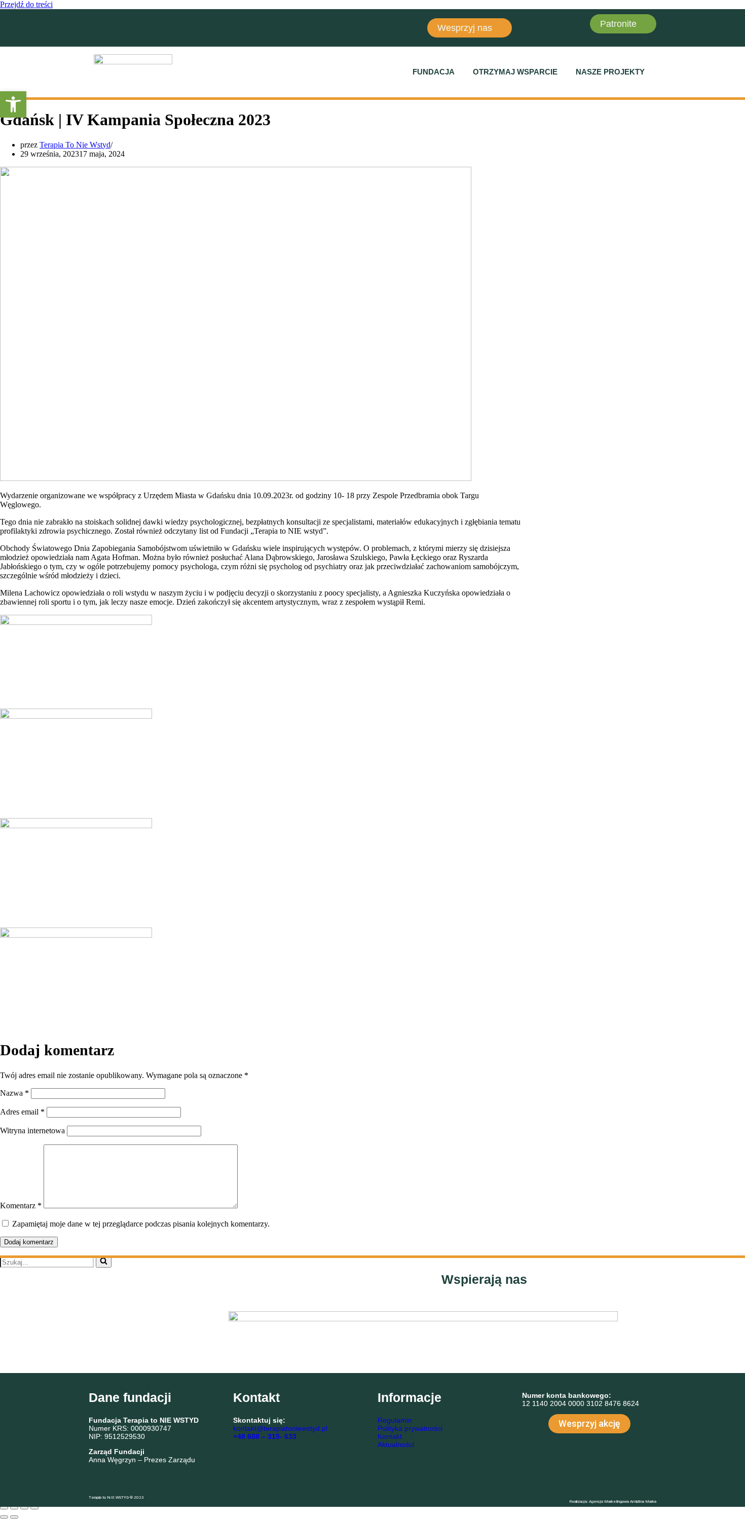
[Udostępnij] (24, 1507)
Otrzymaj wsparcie (515, 71)
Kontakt (390, 1436)
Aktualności (396, 1444)
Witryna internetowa (32, 1130)
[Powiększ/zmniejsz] (4, 1507)
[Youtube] (161, 27)
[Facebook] (101, 27)
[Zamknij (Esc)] (34, 1507)
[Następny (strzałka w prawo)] (14, 1516)
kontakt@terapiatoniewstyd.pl (280, 1428)
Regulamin (395, 1420)
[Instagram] (131, 27)
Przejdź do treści (26, 4)
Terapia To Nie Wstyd (75, 144)
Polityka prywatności (410, 1428)
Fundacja (434, 71)
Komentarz (21, 1205)
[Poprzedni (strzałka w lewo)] (4, 1516)
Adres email (22, 1111)
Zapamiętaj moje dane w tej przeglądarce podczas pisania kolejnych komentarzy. (141, 1223)
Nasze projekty (610, 71)
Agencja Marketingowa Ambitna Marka (622, 1501)
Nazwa (14, 1093)
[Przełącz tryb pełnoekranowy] (14, 1507)
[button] (436, 71)
